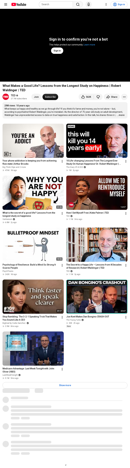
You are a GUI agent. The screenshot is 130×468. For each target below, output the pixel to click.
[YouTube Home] (18, 4)
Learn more (89, 44)
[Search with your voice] (88, 4)
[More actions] (124, 97)
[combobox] (57, 4)
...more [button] (120, 115)
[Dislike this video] (98, 97)
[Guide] (6, 4)
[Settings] (106, 4)
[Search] (78, 4)
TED (13, 95)
